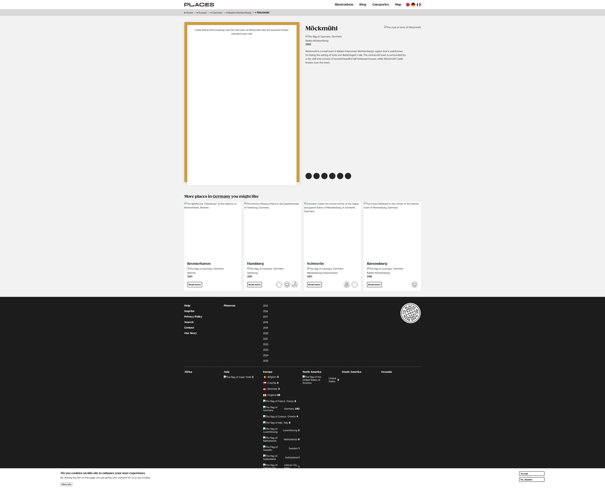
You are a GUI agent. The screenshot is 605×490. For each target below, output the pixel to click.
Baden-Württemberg (239, 12)
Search (188, 322)
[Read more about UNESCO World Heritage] (279, 285)
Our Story (190, 333)
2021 (189, 276)
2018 (265, 322)
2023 (308, 44)
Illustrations (344, 4)
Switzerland (292, 457)
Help (187, 305)
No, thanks (526, 479)
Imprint (189, 311)
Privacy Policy (193, 316)
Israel (250, 377)
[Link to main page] (199, 4)
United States (334, 380)
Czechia (273, 383)
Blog (362, 4)
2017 (265, 316)
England (274, 395)
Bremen (191, 272)
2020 (265, 333)
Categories (380, 4)
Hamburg (252, 272)
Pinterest (229, 305)
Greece (293, 416)
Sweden (294, 448)
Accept (524, 473)
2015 (265, 305)
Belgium (273, 377)
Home (189, 12)
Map (398, 4)
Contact (189, 327)
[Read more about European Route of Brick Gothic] (347, 285)
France (291, 401)
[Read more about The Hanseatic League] (295, 285)
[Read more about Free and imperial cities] (287, 285)
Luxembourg (291, 430)
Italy (287, 422)
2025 (265, 360)
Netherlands (292, 439)
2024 (265, 355)
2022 (265, 344)
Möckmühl (263, 12)
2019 (265, 327)
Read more (195, 284)
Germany (217, 12)
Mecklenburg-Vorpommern (322, 272)
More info (66, 484)
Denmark (274, 389)
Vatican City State (292, 466)
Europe (203, 12)
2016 (369, 276)
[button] (308, 176)
